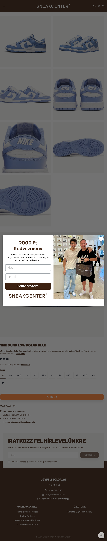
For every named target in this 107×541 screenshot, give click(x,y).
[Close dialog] (101, 238)
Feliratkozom (28, 286)
